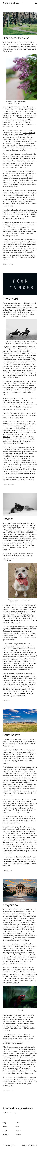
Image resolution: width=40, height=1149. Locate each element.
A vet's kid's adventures (12, 3)
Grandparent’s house (16, 38)
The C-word (10, 298)
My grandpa (10, 905)
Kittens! (8, 518)
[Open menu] (36, 3)
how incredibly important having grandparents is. (19, 49)
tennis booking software (11, 246)
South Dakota (11, 734)
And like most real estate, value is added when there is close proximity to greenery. (19, 135)
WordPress (34, 1145)
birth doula (6, 676)
